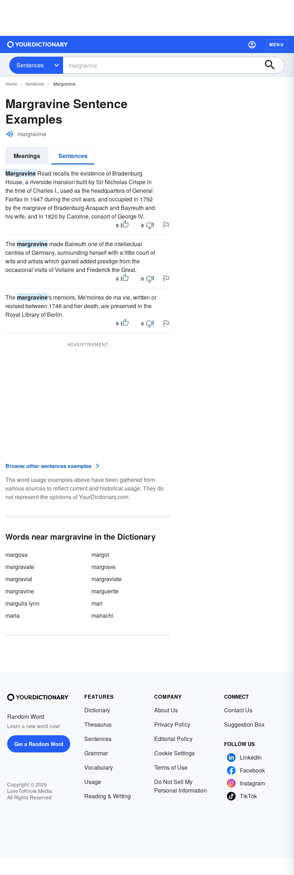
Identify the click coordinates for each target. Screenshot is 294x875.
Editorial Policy (173, 739)
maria (12, 615)
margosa (16, 554)
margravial (18, 579)
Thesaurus (98, 724)
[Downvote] (150, 225)
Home (11, 84)
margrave (103, 567)
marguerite (105, 591)
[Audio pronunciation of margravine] (9, 134)
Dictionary (97, 710)
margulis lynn (22, 603)
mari (97, 603)
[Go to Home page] (37, 44)
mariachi (102, 615)
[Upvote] (124, 225)
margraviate (106, 579)
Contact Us (238, 710)
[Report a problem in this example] (166, 225)
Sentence (34, 84)
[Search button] (273, 65)
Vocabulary (98, 767)
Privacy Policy (172, 724)
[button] (252, 44)
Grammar (96, 753)
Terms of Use (171, 767)
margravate (19, 567)
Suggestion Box (244, 724)
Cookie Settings (174, 753)
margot (100, 554)
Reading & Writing (107, 796)
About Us (166, 710)
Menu (276, 44)
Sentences (30, 65)
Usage (92, 782)
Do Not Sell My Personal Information (180, 786)
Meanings (27, 156)
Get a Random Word (38, 743)
